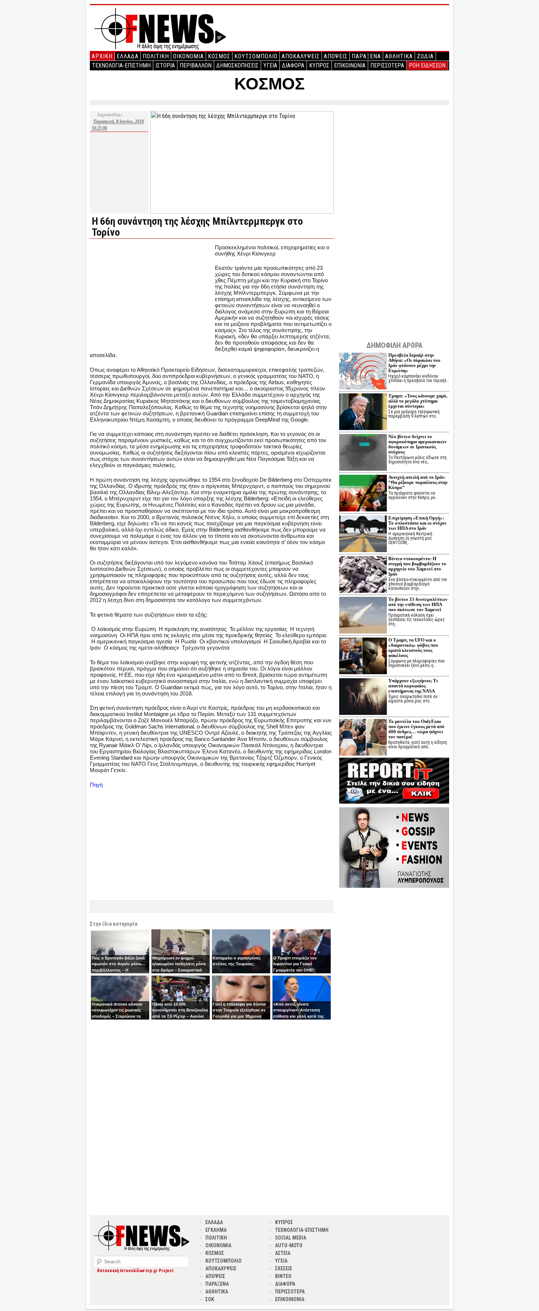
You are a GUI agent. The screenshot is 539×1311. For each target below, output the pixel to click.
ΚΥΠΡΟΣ (319, 65)
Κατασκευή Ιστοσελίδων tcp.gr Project (135, 1270)
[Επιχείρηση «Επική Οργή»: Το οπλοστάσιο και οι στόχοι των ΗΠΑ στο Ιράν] (363, 534)
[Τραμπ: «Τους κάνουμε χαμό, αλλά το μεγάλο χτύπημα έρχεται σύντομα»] (363, 412)
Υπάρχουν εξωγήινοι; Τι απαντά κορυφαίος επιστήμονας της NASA (413, 686)
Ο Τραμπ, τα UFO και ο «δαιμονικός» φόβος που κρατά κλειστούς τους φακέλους (413, 647)
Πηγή (96, 785)
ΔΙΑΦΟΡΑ (293, 65)
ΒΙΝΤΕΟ (283, 1276)
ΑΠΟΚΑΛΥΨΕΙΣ (301, 56)
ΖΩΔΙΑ (425, 56)
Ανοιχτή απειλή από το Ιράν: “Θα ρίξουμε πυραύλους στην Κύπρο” (418, 482)
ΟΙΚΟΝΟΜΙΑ (188, 56)
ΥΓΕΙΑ (270, 65)
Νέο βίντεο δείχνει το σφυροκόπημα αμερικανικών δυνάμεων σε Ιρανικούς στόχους (417, 444)
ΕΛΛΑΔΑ (128, 56)
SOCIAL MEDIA (290, 1238)
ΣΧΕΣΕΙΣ (283, 1268)
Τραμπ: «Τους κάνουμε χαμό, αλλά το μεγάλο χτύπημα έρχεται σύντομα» (417, 401)
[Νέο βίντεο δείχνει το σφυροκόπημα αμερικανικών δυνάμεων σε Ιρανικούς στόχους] (363, 453)
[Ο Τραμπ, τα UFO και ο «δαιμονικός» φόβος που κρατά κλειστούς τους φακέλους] (363, 657)
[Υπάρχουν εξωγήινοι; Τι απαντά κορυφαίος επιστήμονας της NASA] (363, 697)
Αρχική (102, 56)
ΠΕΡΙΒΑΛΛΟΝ (196, 65)
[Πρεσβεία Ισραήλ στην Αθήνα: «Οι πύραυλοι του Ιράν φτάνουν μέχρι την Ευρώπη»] (363, 372)
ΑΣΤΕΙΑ (282, 1253)
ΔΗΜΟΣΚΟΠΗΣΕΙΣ (237, 65)
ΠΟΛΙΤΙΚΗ (156, 56)
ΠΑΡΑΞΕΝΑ (366, 56)
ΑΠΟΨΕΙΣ (336, 56)
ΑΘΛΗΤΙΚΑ (399, 56)
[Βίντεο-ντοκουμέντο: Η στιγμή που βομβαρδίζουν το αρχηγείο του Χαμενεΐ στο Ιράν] (363, 575)
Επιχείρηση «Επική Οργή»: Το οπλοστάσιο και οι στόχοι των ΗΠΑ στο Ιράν (417, 523)
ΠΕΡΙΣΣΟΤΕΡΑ (387, 65)
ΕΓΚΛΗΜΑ (216, 1230)
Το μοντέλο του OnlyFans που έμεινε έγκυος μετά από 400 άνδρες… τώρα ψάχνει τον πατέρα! (416, 729)
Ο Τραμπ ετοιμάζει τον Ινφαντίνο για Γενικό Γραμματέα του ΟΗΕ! (295, 964)
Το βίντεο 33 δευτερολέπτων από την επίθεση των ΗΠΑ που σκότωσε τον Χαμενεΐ (417, 604)
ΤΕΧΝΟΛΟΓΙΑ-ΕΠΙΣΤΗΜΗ (121, 65)
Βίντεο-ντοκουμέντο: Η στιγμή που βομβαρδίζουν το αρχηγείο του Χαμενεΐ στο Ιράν (417, 566)
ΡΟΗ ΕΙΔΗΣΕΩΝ (427, 65)
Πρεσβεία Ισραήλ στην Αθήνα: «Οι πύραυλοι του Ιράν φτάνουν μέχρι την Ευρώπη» (414, 362)
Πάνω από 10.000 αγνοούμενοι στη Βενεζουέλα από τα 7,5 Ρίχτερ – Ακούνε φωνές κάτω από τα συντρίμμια (180, 1016)
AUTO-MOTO (288, 1245)
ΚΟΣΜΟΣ (219, 56)
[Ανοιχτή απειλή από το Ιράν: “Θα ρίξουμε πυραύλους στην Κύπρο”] (363, 494)
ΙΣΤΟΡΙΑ (165, 65)
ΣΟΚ (209, 1299)
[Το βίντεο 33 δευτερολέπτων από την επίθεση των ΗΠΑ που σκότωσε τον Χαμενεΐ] (363, 616)
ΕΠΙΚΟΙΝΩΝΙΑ (350, 65)
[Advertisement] (151, 295)
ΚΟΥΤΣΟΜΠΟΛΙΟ (256, 56)
